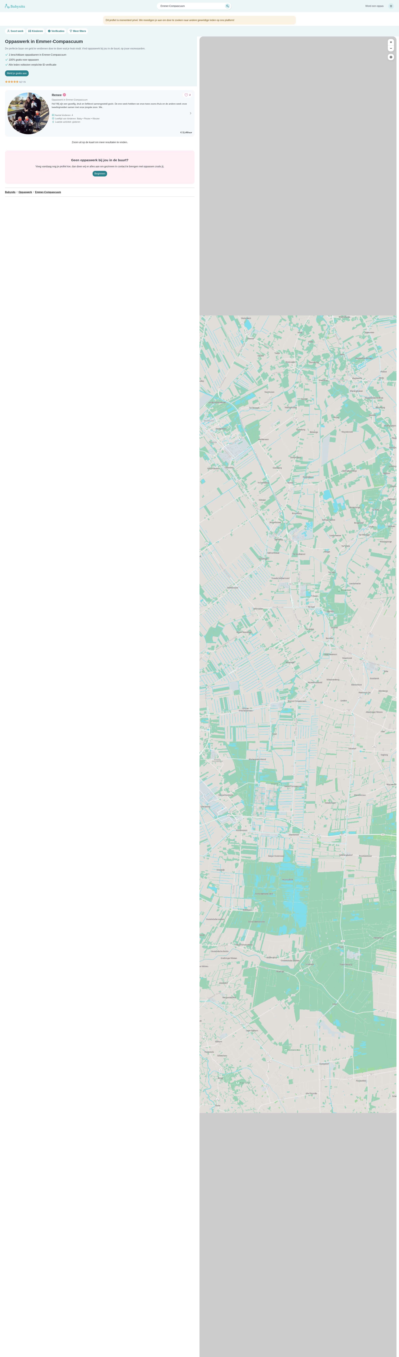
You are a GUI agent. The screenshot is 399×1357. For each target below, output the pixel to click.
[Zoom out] (391, 48)
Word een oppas (374, 6)
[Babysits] (15, 6)
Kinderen (37, 31)
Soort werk (16, 31)
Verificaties (57, 31)
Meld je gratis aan (17, 73)
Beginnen (99, 173)
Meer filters (79, 31)
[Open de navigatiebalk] (391, 6)
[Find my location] (391, 57)
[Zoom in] (391, 42)
